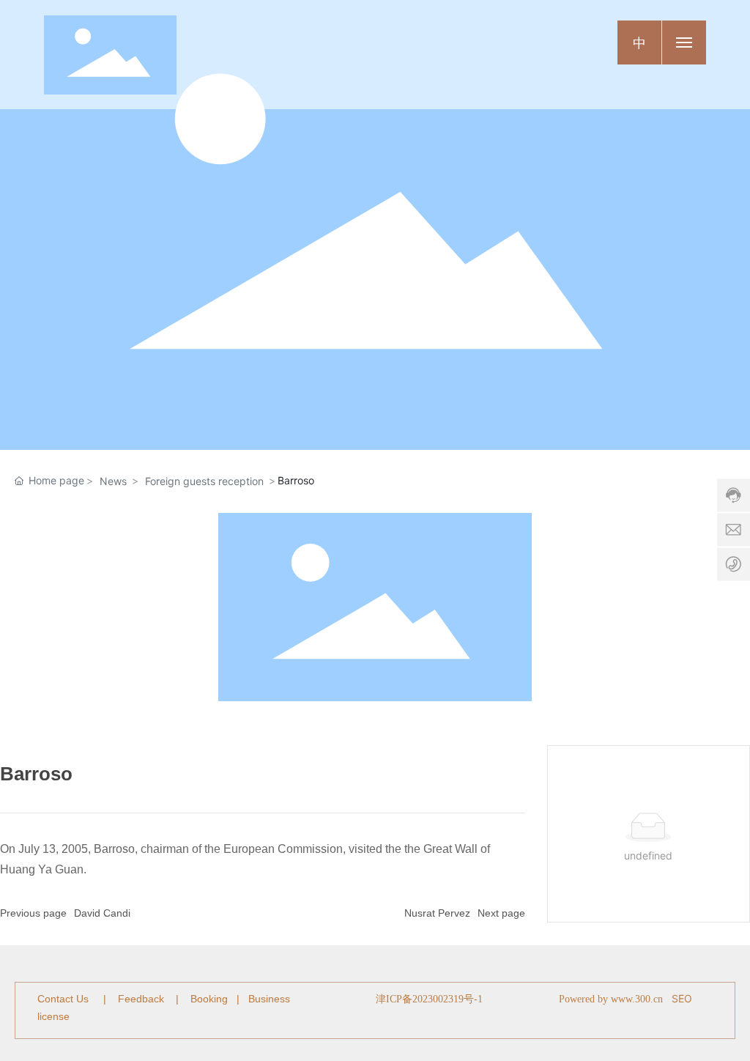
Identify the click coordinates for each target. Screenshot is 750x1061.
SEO (682, 998)
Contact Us (64, 999)
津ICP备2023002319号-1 (429, 999)
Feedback (141, 999)
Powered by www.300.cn (611, 999)
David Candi (102, 913)
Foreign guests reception (204, 481)
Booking (209, 999)
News (113, 481)
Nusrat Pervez (437, 913)
